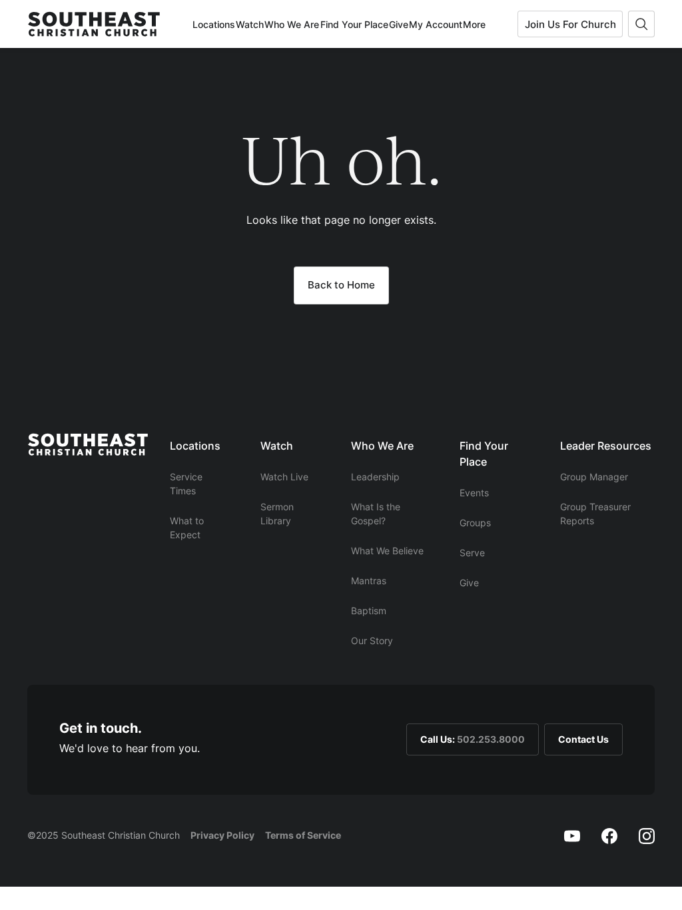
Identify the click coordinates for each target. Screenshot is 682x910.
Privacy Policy (222, 835)
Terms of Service (303, 835)
